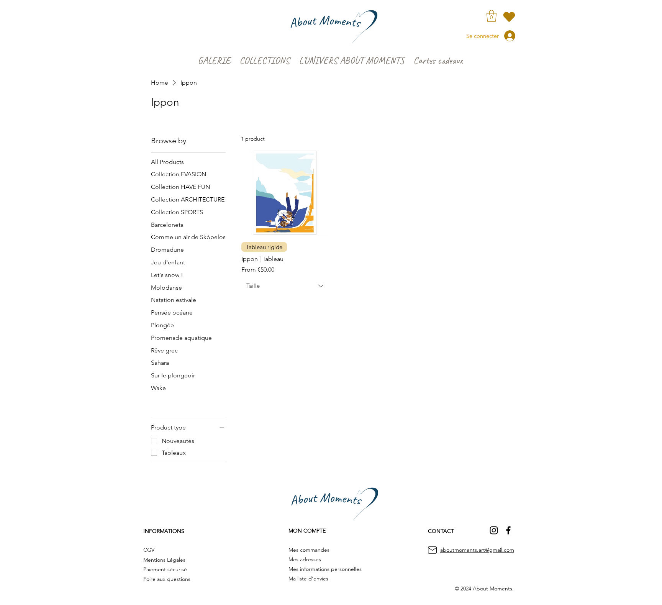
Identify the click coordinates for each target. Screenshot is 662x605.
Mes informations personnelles (325, 569)
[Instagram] (493, 530)
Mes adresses (304, 559)
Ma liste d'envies (308, 578)
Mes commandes (308, 549)
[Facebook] (508, 530)
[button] (491, 16)
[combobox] (284, 286)
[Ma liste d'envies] (509, 17)
